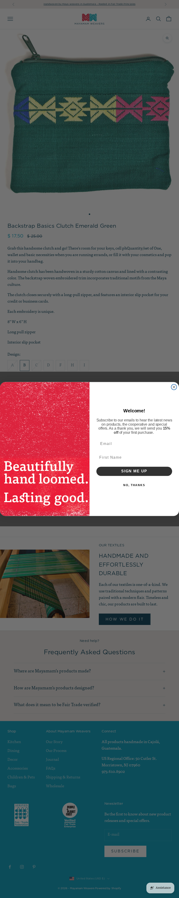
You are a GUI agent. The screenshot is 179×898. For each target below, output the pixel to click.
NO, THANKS (134, 485)
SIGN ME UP (134, 471)
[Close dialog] (174, 387)
